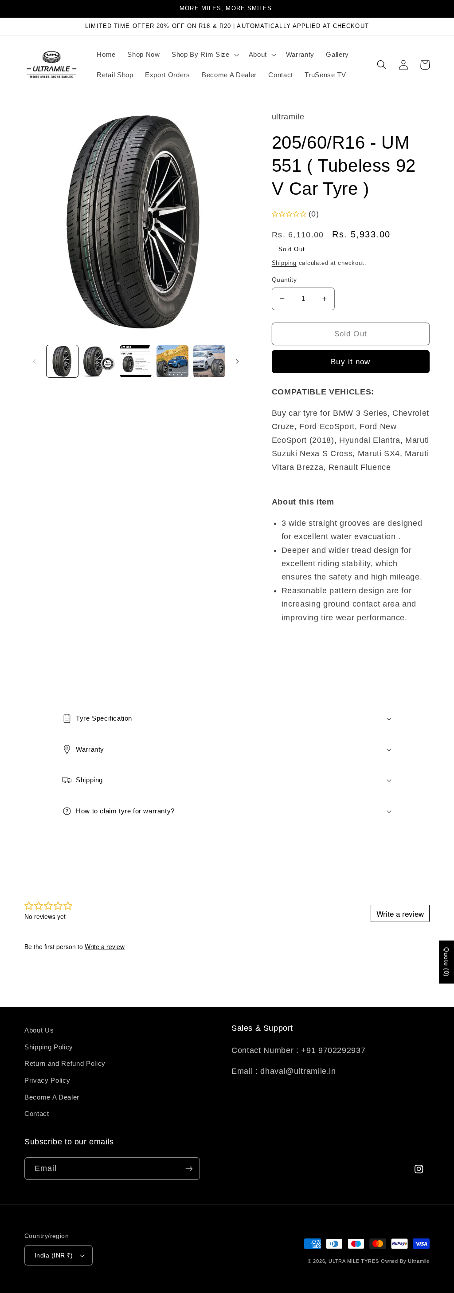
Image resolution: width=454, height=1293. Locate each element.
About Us (39, 1030)
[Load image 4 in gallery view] (172, 361)
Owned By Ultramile (405, 1261)
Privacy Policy (47, 1080)
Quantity (284, 279)
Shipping (284, 263)
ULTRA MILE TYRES (354, 1261)
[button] (204, 54)
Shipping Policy (48, 1047)
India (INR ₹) (54, 1255)
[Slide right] (237, 361)
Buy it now (350, 362)
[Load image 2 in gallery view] (99, 361)
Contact (36, 1113)
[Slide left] (34, 361)
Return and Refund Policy (65, 1063)
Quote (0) (446, 962)
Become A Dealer (51, 1097)
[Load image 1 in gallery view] (62, 361)
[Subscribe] (189, 1168)
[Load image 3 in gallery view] (136, 361)
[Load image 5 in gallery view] (209, 361)
